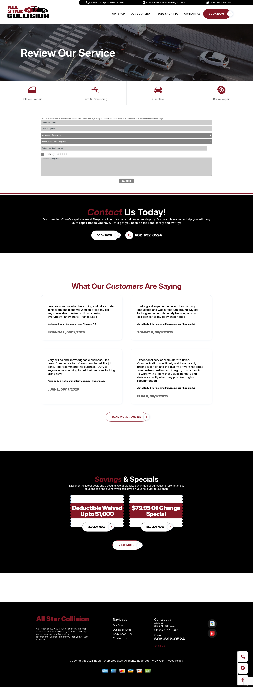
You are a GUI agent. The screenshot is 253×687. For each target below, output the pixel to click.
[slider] (62, 154)
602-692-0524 (57, 628)
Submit (126, 181)
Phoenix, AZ (89, 324)
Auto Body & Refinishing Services (156, 324)
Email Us (159, 645)
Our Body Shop (141, 13)
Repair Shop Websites (108, 660)
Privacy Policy (174, 660)
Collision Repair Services (62, 324)
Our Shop (118, 13)
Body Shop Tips (167, 13)
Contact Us (192, 13)
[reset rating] (56, 153)
